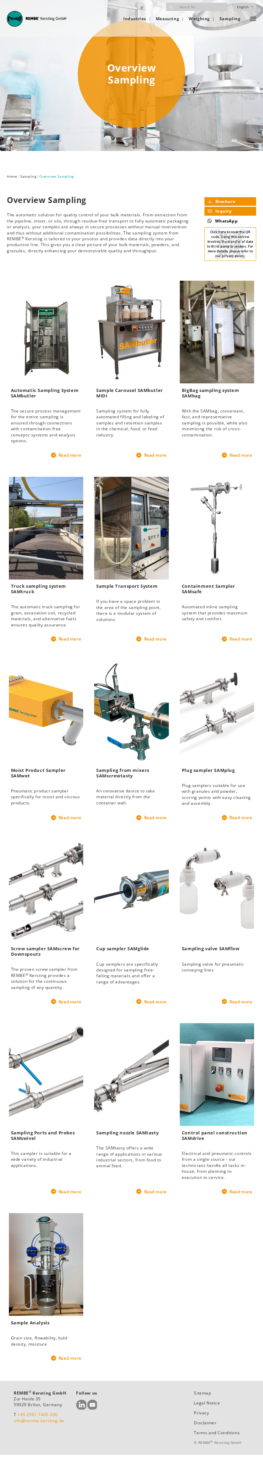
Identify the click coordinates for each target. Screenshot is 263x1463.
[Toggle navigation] (253, 19)
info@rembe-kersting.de (39, 1420)
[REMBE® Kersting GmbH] (36, 19)
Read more (69, 455)
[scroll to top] (250, 1450)
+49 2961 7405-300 (37, 1414)
